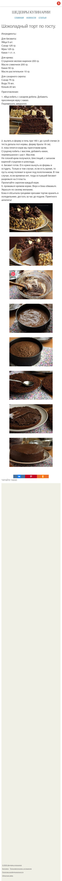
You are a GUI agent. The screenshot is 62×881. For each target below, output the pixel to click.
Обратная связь (7, 876)
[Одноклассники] (43, 476)
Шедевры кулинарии (31, 11)
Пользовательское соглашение (21, 869)
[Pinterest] (31, 476)
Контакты (5, 869)
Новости (31, 17)
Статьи (42, 17)
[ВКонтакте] (19, 476)
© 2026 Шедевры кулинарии (12, 865)
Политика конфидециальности (13, 872)
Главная (19, 17)
